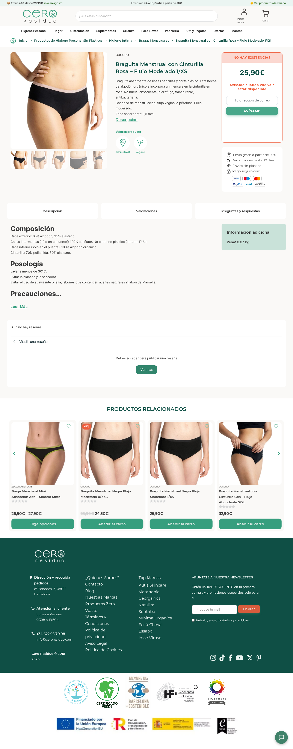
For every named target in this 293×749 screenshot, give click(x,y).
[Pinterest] (259, 658)
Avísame (252, 111)
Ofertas (219, 31)
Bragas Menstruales (154, 40)
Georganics (149, 598)
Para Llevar (149, 31)
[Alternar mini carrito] (265, 16)
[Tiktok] (222, 658)
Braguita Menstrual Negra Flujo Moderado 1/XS (106, 494)
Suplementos (106, 31)
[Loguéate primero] (70, 426)
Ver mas (146, 370)
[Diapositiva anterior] (14, 453)
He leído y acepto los (223, 620)
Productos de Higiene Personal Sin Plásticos (68, 40)
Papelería (172, 31)
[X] (250, 658)
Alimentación (79, 31)
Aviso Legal (96, 643)
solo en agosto (53, 3)
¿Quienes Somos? (102, 577)
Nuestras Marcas (101, 597)
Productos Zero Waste (100, 607)
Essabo (145, 631)
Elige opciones (250, 524)
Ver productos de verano (270, 3)
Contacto (94, 584)
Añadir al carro (43, 524)
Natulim (146, 605)
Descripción (126, 119)
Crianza (128, 31)
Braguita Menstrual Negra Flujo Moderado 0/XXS (36, 494)
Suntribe (147, 611)
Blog (89, 591)
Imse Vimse (150, 638)
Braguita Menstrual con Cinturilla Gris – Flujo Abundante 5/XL (169, 496)
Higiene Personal (34, 31)
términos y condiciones (236, 620)
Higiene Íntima (120, 40)
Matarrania (149, 592)
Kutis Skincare (152, 585)
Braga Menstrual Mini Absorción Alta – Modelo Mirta (243, 494)
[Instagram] (213, 658)
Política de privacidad (95, 633)
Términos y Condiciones (97, 620)
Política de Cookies (103, 650)
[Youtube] (239, 658)
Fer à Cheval (151, 624)
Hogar (58, 31)
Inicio (23, 40)
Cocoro (122, 55)
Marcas (237, 31)
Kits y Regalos (196, 31)
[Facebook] (230, 658)
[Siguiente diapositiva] (278, 453)
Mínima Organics (155, 618)
